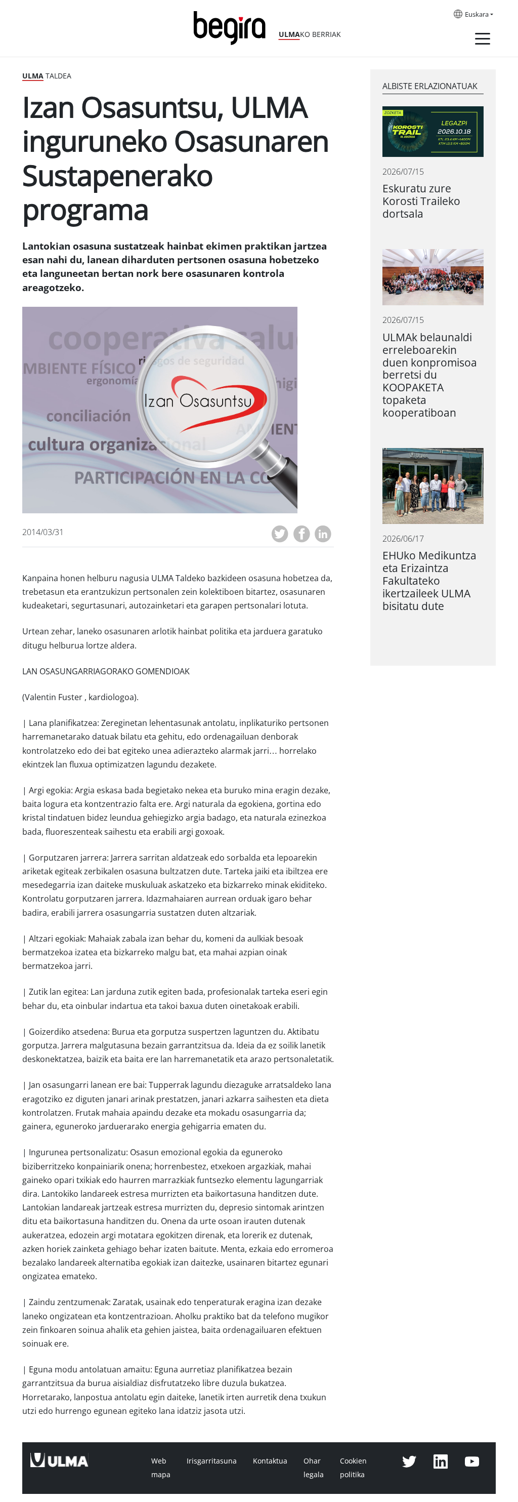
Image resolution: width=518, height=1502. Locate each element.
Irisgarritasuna (212, 1461)
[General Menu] (482, 40)
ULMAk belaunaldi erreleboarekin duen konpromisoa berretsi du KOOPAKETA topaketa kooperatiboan (429, 375)
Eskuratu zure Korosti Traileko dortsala (421, 201)
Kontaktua (270, 1461)
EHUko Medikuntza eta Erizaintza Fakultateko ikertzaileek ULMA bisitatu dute (429, 581)
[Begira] (233, 27)
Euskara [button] (477, 14)
